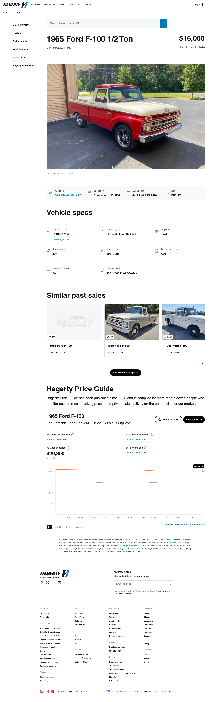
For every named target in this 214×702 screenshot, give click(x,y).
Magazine (113, 632)
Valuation (113, 617)
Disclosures (146, 691)
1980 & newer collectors (50, 628)
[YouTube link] (59, 583)
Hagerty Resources (83, 658)
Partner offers (115, 628)
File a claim (44, 617)
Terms (146, 662)
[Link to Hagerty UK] (52, 691)
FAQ (145, 655)
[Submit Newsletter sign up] (170, 584)
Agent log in (45, 681)
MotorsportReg (81, 662)
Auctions (78, 613)
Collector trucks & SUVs (50, 636)
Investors (148, 640)
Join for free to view (57, 439)
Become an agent (47, 677)
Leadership (148, 621)
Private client (45, 655)
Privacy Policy (161, 591)
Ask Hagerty (114, 621)
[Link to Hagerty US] (41, 691)
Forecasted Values (175, 542)
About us (147, 617)
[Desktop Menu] (207, 4)
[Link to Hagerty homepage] (54, 574)
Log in (197, 5)
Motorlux (113, 677)
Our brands (148, 625)
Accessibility (134, 691)
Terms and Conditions (122, 594)
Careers (147, 628)
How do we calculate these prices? (185, 524)
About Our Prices (133, 540)
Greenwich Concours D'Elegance (123, 673)
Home (146, 613)
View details (192, 419)
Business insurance (48, 658)
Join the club (114, 613)
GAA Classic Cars (66, 195)
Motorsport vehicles (48, 647)
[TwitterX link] (48, 583)
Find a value (8, 13)
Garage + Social (81, 654)
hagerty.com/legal (131, 545)
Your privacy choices (119, 691)
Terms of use (167, 691)
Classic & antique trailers (50, 639)
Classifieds (79, 617)
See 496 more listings (124, 372)
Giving (146, 644)
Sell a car (78, 621)
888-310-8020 (115, 651)
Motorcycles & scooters (50, 643)
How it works (80, 625)
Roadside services (117, 647)
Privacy (147, 658)
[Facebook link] (42, 583)
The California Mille (117, 669)
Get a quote (44, 613)
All (76, 643)
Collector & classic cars (50, 632)
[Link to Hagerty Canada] (47, 691)
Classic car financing (49, 662)
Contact (147, 636)
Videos (77, 636)
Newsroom (148, 632)
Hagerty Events (115, 662)
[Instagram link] (53, 583)
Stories (78, 639)
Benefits (112, 625)
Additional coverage (48, 666)
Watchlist (20, 13)
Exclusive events (116, 636)
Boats (42, 651)
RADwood (113, 681)
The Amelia (114, 666)
